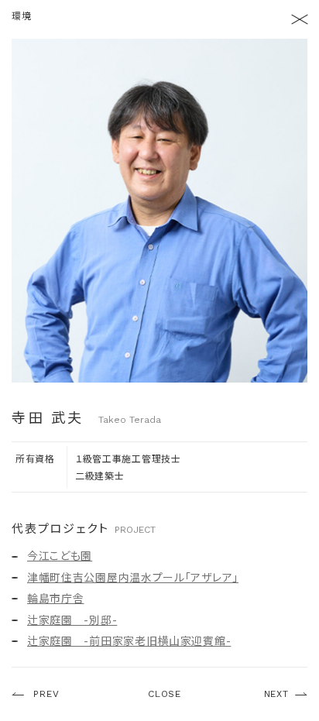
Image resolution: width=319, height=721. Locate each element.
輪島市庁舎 (55, 598)
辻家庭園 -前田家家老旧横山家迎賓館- (129, 640)
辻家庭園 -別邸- (72, 619)
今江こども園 (59, 555)
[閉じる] (299, 19)
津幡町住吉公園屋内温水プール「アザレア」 (132, 577)
